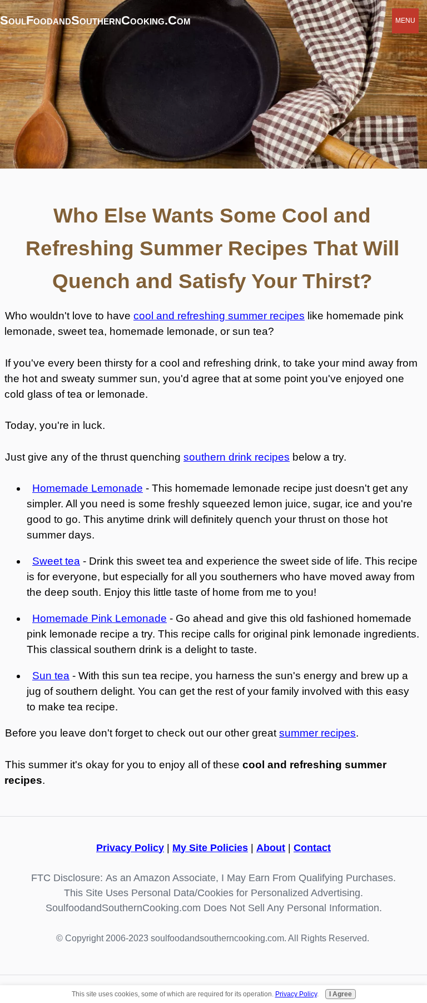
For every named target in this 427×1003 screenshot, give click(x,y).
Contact (312, 847)
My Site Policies (210, 847)
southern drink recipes (236, 457)
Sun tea (50, 675)
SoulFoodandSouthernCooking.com (95, 20)
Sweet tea (56, 561)
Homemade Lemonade (87, 488)
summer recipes (317, 733)
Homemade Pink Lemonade (99, 618)
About (270, 847)
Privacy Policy (130, 847)
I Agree (340, 994)
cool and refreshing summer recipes (219, 316)
